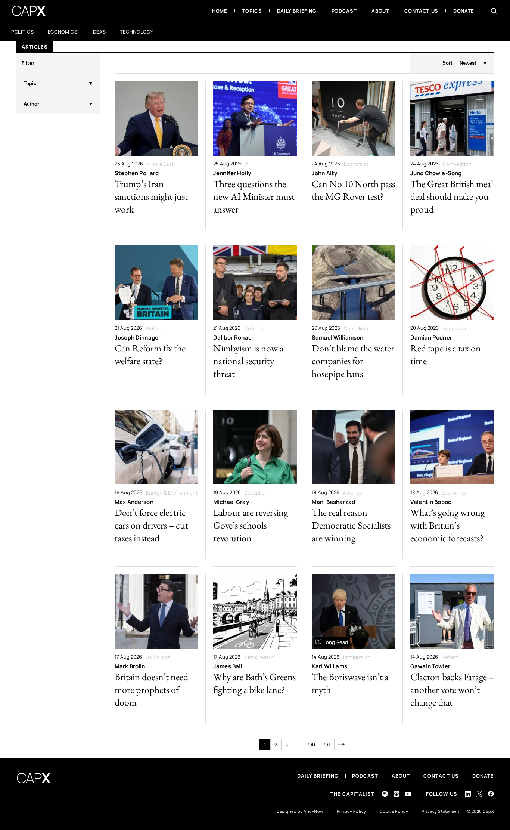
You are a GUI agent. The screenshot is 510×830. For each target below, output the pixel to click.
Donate (483, 776)
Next (341, 744)
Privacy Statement (441, 811)
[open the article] (156, 155)
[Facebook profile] (491, 793)
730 (311, 744)
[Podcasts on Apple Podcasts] (396, 794)
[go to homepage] (29, 11)
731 (326, 744)
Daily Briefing (318, 776)
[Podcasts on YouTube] (408, 794)
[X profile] (479, 794)
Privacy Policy (351, 811)
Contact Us (441, 776)
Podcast (365, 776)
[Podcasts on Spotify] (385, 794)
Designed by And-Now (300, 811)
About (401, 776)
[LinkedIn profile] (468, 794)
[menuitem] (219, 11)
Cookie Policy (394, 811)
